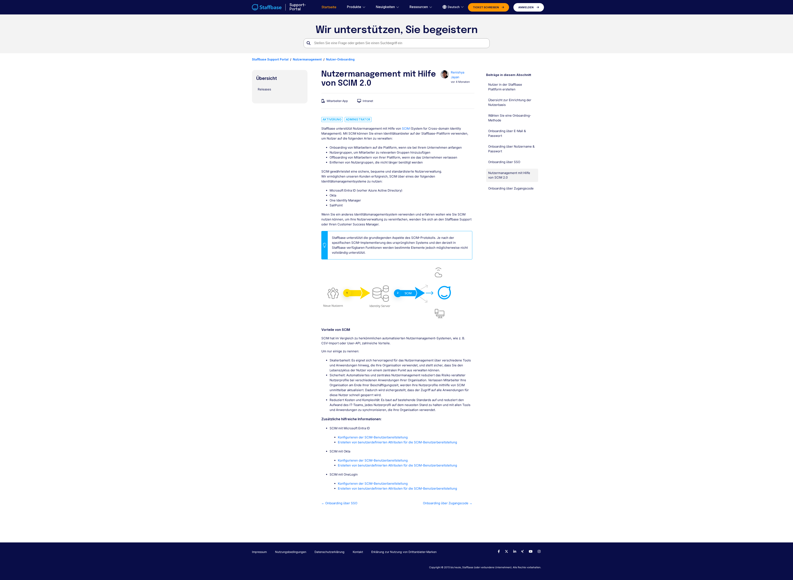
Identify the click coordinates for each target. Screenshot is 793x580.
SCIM (406, 128)
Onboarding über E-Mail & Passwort (507, 133)
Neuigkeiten (385, 7)
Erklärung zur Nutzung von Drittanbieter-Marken (404, 552)
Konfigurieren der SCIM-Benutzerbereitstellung (373, 437)
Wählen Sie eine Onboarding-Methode (509, 118)
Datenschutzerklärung (329, 552)
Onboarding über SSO (504, 162)
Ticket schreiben (486, 7)
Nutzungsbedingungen (290, 552)
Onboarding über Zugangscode (511, 188)
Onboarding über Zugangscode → (447, 503)
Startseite (329, 7)
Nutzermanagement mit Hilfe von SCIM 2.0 (509, 175)
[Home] (266, 7)
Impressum (259, 552)
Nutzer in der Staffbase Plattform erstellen (505, 87)
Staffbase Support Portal (270, 59)
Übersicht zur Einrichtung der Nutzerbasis (509, 102)
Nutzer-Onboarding (340, 59)
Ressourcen (419, 7)
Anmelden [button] (526, 7)
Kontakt (358, 552)
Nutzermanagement (307, 59)
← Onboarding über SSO (339, 503)
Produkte (354, 7)
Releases (264, 89)
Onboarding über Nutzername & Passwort (511, 148)
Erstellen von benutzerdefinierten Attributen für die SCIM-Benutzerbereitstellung (397, 442)
